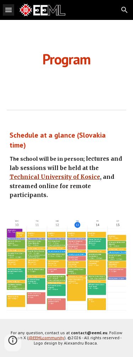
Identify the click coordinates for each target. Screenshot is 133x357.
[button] (8, 10)
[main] (67, 59)
